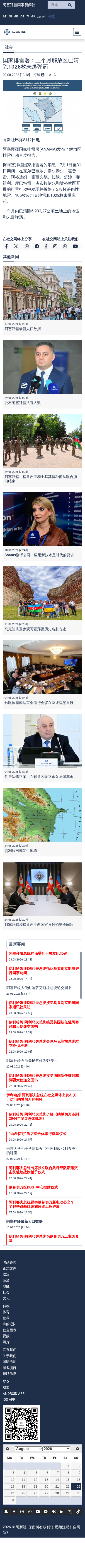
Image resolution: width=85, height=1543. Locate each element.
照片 (6, 1342)
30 (78, 1493)
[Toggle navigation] (76, 32)
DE (22, 16)
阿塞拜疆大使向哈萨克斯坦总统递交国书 (39, 988)
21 (57, 1486)
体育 (6, 1312)
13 (46, 1479)
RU (10, 16)
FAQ (6, 1382)
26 (35, 1493)
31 (13, 1500)
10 (13, 1479)
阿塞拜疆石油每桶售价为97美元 (32, 1060)
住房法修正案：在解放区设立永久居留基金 (39, 777)
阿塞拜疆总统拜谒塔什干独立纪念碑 (38, 953)
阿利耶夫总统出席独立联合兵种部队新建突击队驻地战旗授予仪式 (43, 1170)
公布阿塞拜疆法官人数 (23, 403)
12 (35, 1479)
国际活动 (9, 1362)
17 (13, 1486)
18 (23, 1486)
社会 (9, 47)
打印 (37, 75)
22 (68, 1486)
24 (13, 1493)
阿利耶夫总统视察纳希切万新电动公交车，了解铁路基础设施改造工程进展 (43, 1204)
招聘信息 (9, 1374)
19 (35, 1486)
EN (16, 16)
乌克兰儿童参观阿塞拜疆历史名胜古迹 (35, 629)
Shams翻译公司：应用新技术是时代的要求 (39, 555)
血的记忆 (9, 1324)
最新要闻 (17, 944)
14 (57, 1479)
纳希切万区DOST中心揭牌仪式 (33, 1187)
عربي (41, 16)
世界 (6, 1318)
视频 (6, 1336)
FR (28, 16)
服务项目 (9, 1368)
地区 (6, 1286)
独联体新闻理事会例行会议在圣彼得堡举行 (39, 703)
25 (23, 1493)
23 (78, 1486)
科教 (6, 1306)
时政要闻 (9, 1262)
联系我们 (9, 1350)
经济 (6, 1280)
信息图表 (9, 1330)
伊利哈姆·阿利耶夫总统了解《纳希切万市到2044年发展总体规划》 (44, 1116)
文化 (6, 1298)
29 (68, 1493)
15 (68, 1479)
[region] (44, 1098)
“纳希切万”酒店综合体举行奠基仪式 (37, 1134)
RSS (6, 1388)
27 (46, 1493)
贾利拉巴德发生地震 (21, 851)
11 (23, 1479)
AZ (5, 16)
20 (46, 1486)
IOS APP (9, 1400)
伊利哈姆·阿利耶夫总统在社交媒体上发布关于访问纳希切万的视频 (41, 1097)
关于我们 (9, 1356)
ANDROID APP (13, 1394)
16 (78, 1479)
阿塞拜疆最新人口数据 (23, 329)
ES (33, 16)
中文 (51, 16)
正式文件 (9, 1268)
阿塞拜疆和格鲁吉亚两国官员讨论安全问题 (39, 924)
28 (57, 1493)
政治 (6, 1274)
